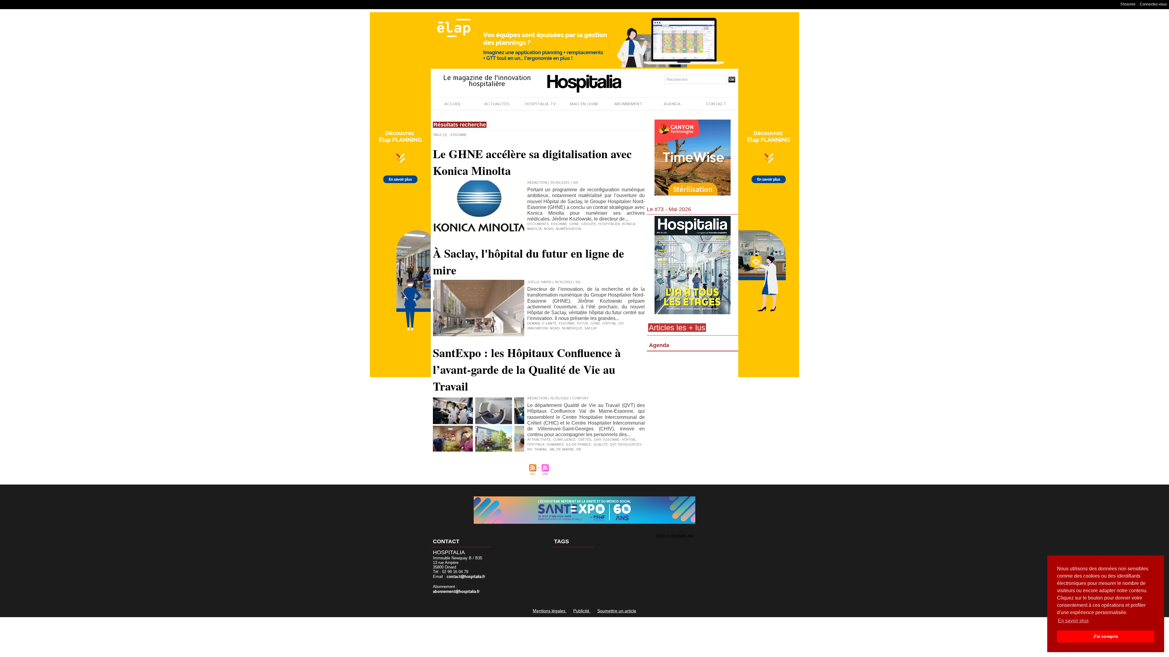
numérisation (568, 229)
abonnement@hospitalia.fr (456, 592)
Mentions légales (550, 610)
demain (533, 323)
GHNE (574, 224)
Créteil (585, 439)
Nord (555, 328)
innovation (537, 328)
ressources (629, 444)
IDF (621, 323)
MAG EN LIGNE (584, 104)
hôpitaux (535, 444)
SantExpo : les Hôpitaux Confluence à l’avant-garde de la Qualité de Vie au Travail (527, 369)
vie (578, 449)
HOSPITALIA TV (540, 104)
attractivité (539, 439)
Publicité (582, 610)
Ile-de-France (578, 444)
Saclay (590, 328)
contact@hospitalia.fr (466, 577)
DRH (597, 439)
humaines (555, 444)
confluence (564, 439)
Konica (628, 224)
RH (529, 449)
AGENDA (672, 104)
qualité (600, 444)
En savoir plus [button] (1073, 620)
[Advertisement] (692, 403)
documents (538, 224)
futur (582, 323)
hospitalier (609, 224)
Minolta (534, 229)
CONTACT (716, 104)
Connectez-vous (1153, 4)
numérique (572, 328)
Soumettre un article (616, 610)
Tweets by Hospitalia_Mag (674, 535)
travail (540, 449)
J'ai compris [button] (1105, 636)
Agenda (659, 345)
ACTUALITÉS (496, 104)
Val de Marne (561, 449)
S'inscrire (1128, 4)
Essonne (559, 224)
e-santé (549, 323)
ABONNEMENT (628, 104)
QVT (613, 444)
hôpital (609, 323)
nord (549, 229)
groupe (588, 224)
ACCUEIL (452, 104)
